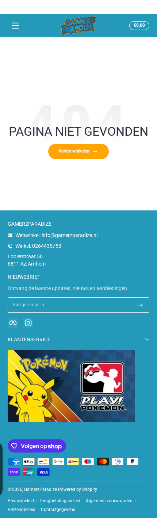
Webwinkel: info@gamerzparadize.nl (56, 235)
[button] (138, 25)
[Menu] (15, 25)
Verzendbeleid (21, 509)
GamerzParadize (40, 489)
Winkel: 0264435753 (38, 246)
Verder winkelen (73, 151)
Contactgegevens (58, 509)
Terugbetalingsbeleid (59, 500)
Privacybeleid (21, 500)
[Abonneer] (140, 305)
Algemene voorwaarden (109, 500)
